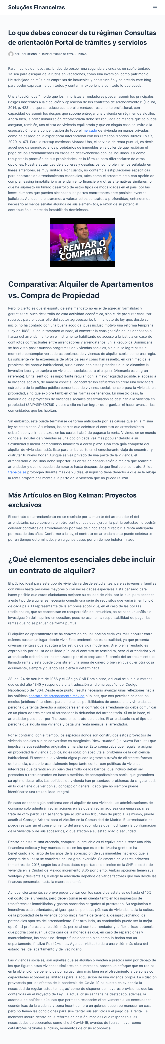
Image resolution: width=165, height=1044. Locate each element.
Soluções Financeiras (36, 7)
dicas (82, 54)
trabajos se (17, 472)
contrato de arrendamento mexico (56, 696)
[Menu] (155, 7)
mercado (90, 130)
